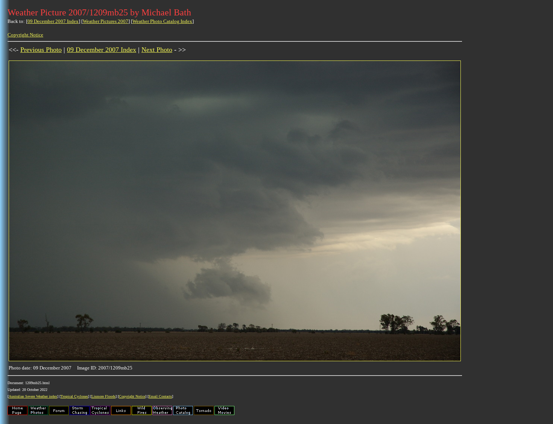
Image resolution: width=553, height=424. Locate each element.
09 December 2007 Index (53, 21)
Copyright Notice (25, 35)
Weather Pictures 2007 (105, 21)
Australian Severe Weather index (33, 396)
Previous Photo (41, 49)
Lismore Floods (103, 396)
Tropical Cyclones (74, 396)
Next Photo (156, 49)
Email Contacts (160, 396)
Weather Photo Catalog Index (162, 21)
